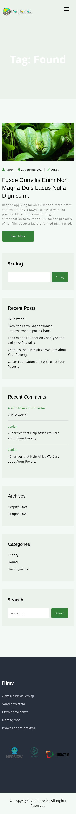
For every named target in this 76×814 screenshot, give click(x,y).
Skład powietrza (13, 704)
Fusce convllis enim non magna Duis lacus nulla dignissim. (35, 188)
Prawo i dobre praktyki (18, 728)
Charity (13, 555)
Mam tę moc (11, 720)
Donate (55, 169)
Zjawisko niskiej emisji (18, 696)
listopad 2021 (17, 514)
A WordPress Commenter (26, 408)
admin (9, 169)
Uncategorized (18, 569)
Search (16, 599)
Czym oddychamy (15, 712)
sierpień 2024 (17, 507)
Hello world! (16, 319)
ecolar (12, 426)
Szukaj (15, 263)
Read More (18, 236)
